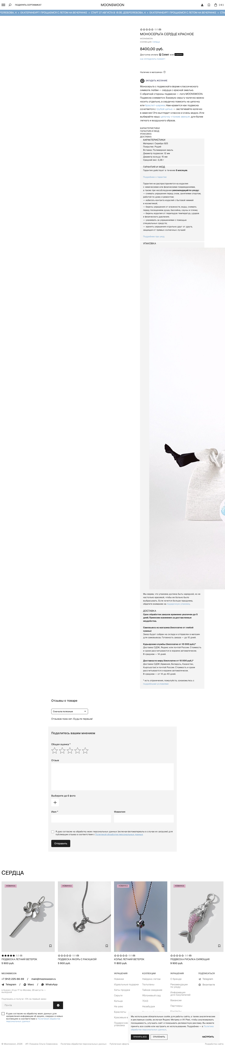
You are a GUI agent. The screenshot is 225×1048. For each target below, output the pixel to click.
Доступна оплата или (157, 54)
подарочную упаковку (178, 603)
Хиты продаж (122, 990)
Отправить (60, 843)
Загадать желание (156, 81)
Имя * (54, 811)
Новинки (119, 979)
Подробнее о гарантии (155, 177)
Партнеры (176, 1005)
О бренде (176, 979)
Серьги (118, 995)
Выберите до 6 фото (63, 795)
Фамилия (119, 811)
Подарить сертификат (28, 5)
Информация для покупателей (180, 993)
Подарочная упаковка (121, 1024)
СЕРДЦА (156, 42)
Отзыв (55, 760)
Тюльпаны (148, 984)
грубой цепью (164, 109)
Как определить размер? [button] (152, 59)
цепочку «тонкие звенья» (175, 116)
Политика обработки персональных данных (84, 1044)
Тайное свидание (152, 990)
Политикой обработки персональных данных (119, 834)
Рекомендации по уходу (179, 985)
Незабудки (148, 1006)
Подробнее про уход (154, 236)
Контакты (176, 1011)
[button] (3, 5)
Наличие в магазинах (151, 72)
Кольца (118, 1001)
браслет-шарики (155, 105)
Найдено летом (151, 979)
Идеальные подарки (126, 984)
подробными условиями (156, 683)
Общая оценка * (61, 744)
